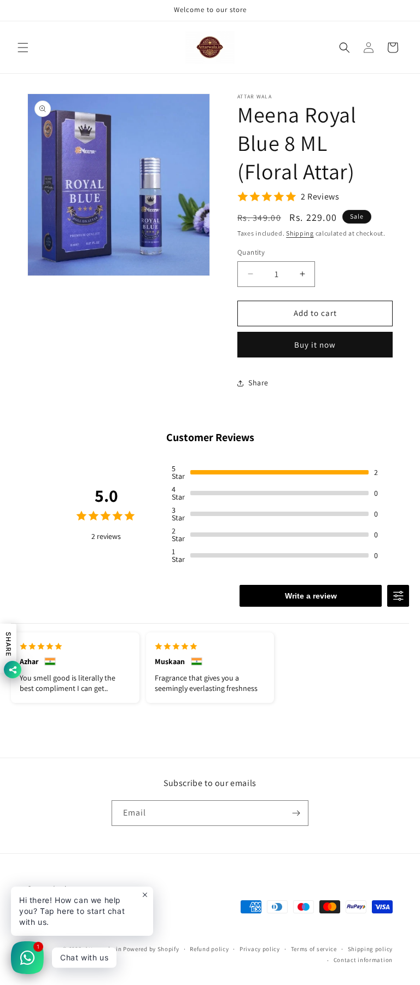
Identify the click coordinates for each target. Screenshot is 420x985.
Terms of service (314, 949)
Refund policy (209, 949)
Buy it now (315, 344)
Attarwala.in (103, 949)
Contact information (363, 960)
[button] (23, 48)
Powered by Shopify (151, 949)
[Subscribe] (296, 813)
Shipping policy (370, 949)
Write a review (311, 595)
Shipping (300, 233)
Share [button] (258, 383)
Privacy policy (260, 949)
